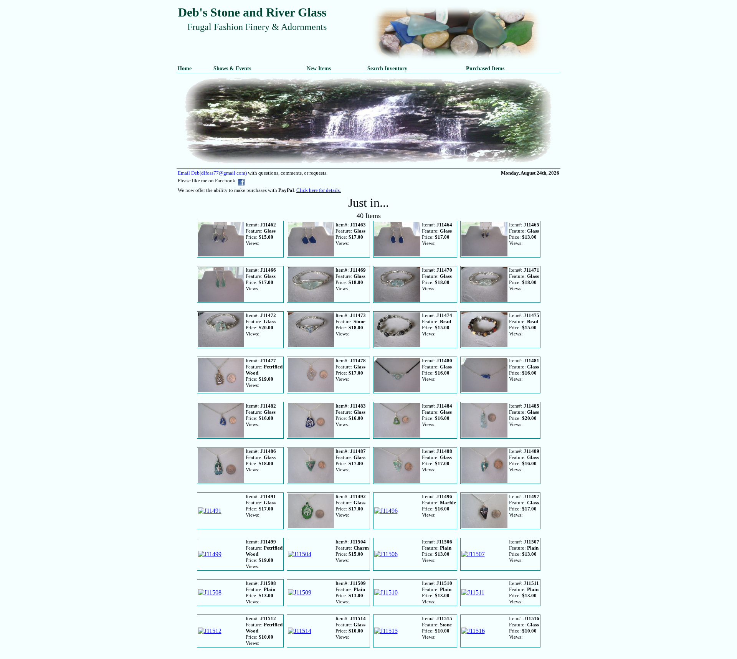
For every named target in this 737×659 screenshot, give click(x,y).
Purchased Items (485, 68)
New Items (319, 68)
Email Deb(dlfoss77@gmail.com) (212, 173)
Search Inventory (387, 68)
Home (185, 68)
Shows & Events (232, 68)
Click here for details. (318, 190)
